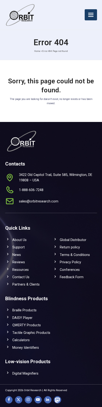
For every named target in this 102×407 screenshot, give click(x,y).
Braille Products (24, 310)
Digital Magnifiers (25, 373)
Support (18, 247)
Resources (20, 270)
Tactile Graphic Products (31, 333)
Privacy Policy (70, 262)
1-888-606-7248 (31, 190)
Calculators (21, 340)
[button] (91, 14)
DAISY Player (22, 318)
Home (37, 51)
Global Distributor (73, 240)
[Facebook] (9, 399)
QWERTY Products (26, 325)
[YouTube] (38, 399)
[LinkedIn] (47, 399)
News (16, 255)
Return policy (70, 247)
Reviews (18, 262)
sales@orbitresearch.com (38, 201)
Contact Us (20, 277)
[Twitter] (18, 399)
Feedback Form (71, 277)
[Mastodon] (57, 399)
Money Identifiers (25, 347)
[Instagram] (28, 399)
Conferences (70, 270)
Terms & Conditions (75, 255)
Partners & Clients (26, 284)
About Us (19, 240)
